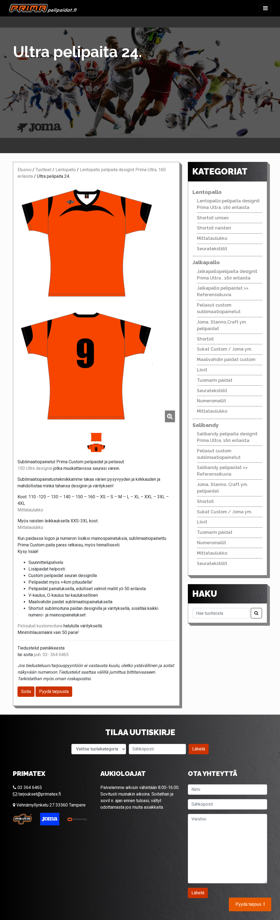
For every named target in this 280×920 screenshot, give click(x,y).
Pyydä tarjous (250, 904)
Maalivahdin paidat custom (226, 359)
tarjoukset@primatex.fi (39, 794)
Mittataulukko (30, 510)
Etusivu (24, 169)
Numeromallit (211, 400)
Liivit (202, 369)
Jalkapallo (206, 262)
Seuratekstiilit (212, 248)
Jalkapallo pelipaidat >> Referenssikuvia (223, 291)
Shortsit (205, 339)
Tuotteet (43, 169)
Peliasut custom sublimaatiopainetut (219, 308)
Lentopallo (66, 169)
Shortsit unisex (213, 217)
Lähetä (198, 749)
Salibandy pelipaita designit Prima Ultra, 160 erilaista (227, 437)
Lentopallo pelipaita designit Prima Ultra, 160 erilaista (228, 204)
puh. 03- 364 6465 (51, 654)
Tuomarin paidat (214, 380)
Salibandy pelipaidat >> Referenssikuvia (222, 471)
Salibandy (205, 425)
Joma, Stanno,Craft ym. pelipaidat (222, 325)
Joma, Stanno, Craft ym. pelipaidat (222, 488)
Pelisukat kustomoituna (40, 625)
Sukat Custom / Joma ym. (224, 349)
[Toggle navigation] (265, 8)
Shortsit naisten (214, 228)
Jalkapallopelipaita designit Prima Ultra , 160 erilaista (227, 275)
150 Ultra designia (35, 468)
